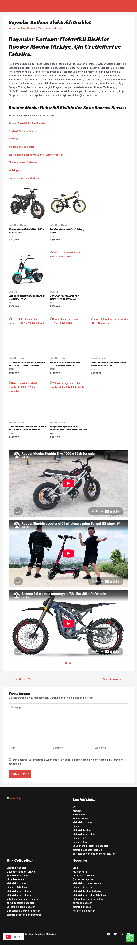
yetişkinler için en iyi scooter (23, 899)
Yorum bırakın (17, 28)
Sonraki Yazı (112, 679)
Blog (75, 867)
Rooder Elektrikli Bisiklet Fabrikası (28, 123)
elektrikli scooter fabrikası (88, 849)
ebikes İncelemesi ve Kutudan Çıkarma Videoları (36, 154)
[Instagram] (122, 934)
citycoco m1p (80, 838)
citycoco (13, 139)
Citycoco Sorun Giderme (23, 162)
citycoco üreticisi (82, 887)
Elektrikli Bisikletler (18, 875)
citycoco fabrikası (17, 887)
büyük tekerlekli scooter (20, 902)
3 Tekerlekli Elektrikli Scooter (23, 910)
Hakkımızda (79, 814)
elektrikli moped (82, 906)
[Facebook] (108, 934)
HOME (68, 663)
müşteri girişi (80, 871)
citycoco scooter (82, 902)
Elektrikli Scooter (16, 867)
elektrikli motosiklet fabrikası (89, 895)
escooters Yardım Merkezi (24, 178)
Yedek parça (16, 170)
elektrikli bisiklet (82, 830)
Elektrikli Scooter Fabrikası (24, 131)
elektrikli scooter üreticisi (87, 883)
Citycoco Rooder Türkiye (21, 871)
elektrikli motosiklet (84, 834)
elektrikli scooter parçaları (88, 899)
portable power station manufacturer (94, 853)
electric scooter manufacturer (24, 914)
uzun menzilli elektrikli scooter (90, 845)
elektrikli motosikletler (21, 146)
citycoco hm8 (80, 842)
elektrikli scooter (82, 822)
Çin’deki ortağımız (83, 879)
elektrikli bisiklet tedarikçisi (88, 891)
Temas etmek (80, 818)
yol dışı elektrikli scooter (21, 906)
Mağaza (77, 810)
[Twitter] (115, 934)
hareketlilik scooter (84, 910)
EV (74, 806)
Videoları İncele (15, 879)
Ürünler (31, 28)
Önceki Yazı (24, 679)
